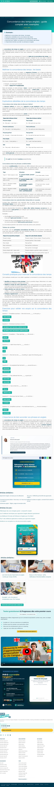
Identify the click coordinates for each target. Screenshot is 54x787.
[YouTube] (8, 1)
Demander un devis (3, 764)
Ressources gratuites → (23, 779)
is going (6, 320)
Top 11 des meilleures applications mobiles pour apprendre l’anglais (17, 518)
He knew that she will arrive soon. (15, 327)
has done (7, 382)
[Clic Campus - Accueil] (5, 715)
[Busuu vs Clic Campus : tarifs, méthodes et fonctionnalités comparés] (40, 566)
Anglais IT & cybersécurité (23, 756)
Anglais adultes (39, 742)
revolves (6, 368)
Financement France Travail (4, 769)
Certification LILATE (22, 774)
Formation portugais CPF (4, 749)
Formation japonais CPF (4, 754)
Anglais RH (20, 749)
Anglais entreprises (40, 749)
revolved (7, 371)
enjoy (5, 337)
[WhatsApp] (47, 458)
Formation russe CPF (3, 756)
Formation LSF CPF (3, 757)
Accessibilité (37, 784)
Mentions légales (14, 784)
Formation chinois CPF (4, 752)
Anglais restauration (22, 754)
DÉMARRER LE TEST (26, 483)
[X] (43, 458)
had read (6, 413)
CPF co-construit (3, 773)
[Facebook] (1, 1)
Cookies (7, 785)
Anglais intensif (39, 740)
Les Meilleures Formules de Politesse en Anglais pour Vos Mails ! (17, 516)
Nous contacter (6, 730)
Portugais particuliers (40, 754)
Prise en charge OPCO (4, 771)
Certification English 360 (23, 773)
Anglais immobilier (22, 757)
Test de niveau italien (22, 769)
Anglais (12, 17)
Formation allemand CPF (4, 744)
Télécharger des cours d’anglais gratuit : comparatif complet (16, 511)
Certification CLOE (22, 776)
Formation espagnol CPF (4, 742)
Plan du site (3, 785)
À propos (41, 784)
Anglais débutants (40, 747)
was (5, 347)
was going (7, 316)
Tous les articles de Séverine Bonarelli (18, 452)
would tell (7, 392)
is (4, 351)
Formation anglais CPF (4, 740)
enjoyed (6, 341)
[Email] (50, 458)
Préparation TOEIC (22, 771)
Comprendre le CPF (3, 766)
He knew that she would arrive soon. (16, 330)
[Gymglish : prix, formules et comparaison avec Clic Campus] (13, 588)
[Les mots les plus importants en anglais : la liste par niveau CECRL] (13, 566)
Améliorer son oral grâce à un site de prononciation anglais (15, 521)
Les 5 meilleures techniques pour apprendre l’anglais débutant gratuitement (20, 513)
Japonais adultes (40, 752)
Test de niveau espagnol (23, 766)
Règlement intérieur (30, 784)
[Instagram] (3, 1)
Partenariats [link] (46, 784)
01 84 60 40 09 (5, 726)
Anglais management (22, 747)
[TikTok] (5, 1)
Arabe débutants (40, 756)
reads (5, 409)
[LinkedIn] (7, 1)
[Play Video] (27, 264)
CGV (25, 784)
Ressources (7, 17)
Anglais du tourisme (22, 752)
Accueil (2, 17)
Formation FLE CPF (3, 747)
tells (5, 389)
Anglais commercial (22, 742)
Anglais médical (21, 744)
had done (7, 378)
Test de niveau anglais (22, 764)
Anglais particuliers (40, 744)
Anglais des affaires (22, 740)
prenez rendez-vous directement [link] (41, 684)
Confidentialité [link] (20, 784)
